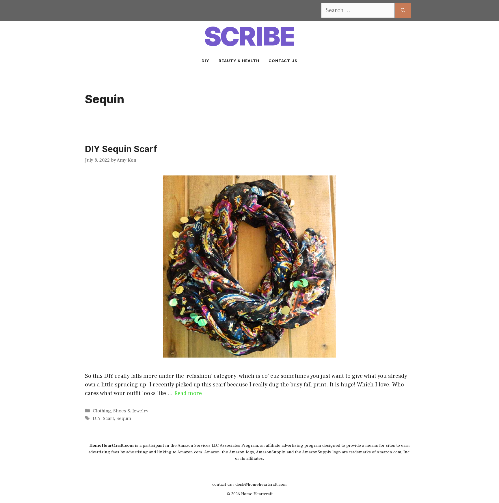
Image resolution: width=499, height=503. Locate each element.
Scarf (108, 418)
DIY (205, 60)
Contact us (283, 60)
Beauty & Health (239, 60)
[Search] (403, 10)
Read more (188, 393)
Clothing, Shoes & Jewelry (120, 411)
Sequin (123, 418)
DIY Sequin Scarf (121, 149)
